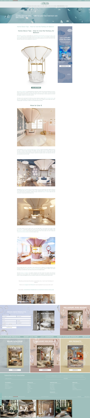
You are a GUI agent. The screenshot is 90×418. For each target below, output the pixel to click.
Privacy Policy (8, 388)
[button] (45, 357)
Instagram (27, 284)
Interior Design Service (76, 389)
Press (73, 384)
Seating (29, 385)
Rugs (28, 392)
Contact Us (7, 385)
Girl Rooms (52, 385)
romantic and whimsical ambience (23, 231)
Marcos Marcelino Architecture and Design (32, 268)
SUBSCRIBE (66, 378)
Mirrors (29, 389)
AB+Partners (20, 229)
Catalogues (74, 388)
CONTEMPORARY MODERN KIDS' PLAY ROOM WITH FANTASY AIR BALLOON (39, 289)
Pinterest (32, 284)
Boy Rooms (52, 384)
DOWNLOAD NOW (9, 327)
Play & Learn (30, 388)
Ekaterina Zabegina (25, 189)
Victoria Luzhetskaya (27, 149)
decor (36, 39)
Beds (28, 384)
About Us (6, 384)
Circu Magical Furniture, (39, 36)
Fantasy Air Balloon (22, 35)
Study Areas (52, 388)
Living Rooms (52, 389)
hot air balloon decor (49, 98)
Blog (73, 385)
